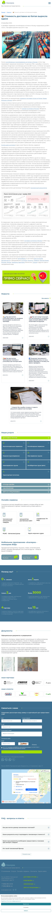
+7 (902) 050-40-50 (7, 884)
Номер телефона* (26, 718)
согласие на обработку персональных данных (19, 747)
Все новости (45, 298)
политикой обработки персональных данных (14, 748)
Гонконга (30, 260)
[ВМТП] (36, 682)
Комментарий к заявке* (6, 730)
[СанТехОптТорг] (8, 694)
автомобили (22, 258)
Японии (3, 262)
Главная (3, 12)
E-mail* (2, 724)
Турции (35, 262)
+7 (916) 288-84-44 (7, 886)
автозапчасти (5, 260)
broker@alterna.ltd (6, 890)
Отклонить (26, 907)
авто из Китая (38, 258)
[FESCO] (22, 682)
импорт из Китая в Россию (30, 108)
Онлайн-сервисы (23, 871)
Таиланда (15, 262)
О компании (5, 871)
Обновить (34, 744)
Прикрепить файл (5, 738)
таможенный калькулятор (39, 188)
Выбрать (26, 910)
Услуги (13, 871)
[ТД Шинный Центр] (22, 694)
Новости (9, 12)
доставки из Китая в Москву (33, 241)
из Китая (24, 260)
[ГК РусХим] (36, 694)
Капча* (2, 740)
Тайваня (36, 260)
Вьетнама (21, 262)
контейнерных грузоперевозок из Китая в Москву (22, 62)
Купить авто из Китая (8, 145)
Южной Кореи (44, 260)
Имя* (2, 718)
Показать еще (26, 854)
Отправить (22, 751)
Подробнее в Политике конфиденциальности (11, 901)
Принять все (26, 904)
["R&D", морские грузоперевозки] (8, 682)
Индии (9, 262)
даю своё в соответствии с (21, 748)
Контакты (33, 871)
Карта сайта (42, 871)
